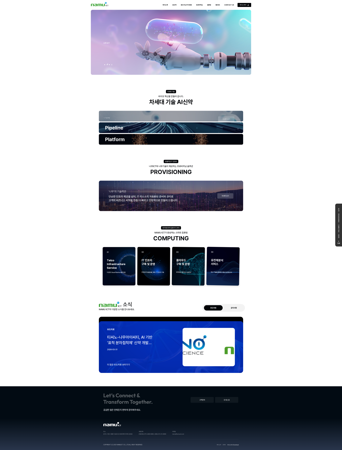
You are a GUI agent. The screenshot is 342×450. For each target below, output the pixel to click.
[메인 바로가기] (99, 5)
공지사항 (234, 437)
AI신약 (174, 5)
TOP (338, 243)
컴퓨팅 (209, 5)
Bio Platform (186, 5)
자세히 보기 (226, 119)
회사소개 (165, 5)
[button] (105, 65)
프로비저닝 (199, 5)
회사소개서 (243, 5)
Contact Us (229, 5)
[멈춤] (111, 64)
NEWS (218, 5)
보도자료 (213, 437)
